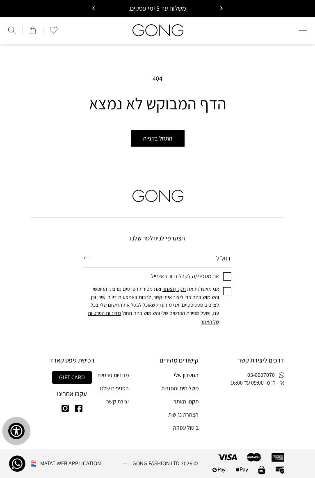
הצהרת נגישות (183, 414)
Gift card (72, 377)
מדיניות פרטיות (113, 375)
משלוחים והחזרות (180, 388)
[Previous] (221, 8)
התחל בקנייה (157, 138)
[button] (303, 30)
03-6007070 (261, 374)
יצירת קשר (117, 401)
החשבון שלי (186, 375)
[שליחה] (87, 258)
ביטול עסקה (186, 427)
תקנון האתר (186, 401)
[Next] (94, 8)
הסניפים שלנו (114, 388)
